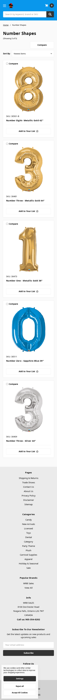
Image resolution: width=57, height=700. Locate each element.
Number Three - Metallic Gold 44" (25, 200)
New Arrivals (28, 524)
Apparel (28, 559)
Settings (19, 678)
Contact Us (28, 486)
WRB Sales (28, 583)
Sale (28, 567)
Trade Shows (28, 482)
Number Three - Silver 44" (21, 440)
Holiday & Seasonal (28, 563)
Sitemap (28, 504)
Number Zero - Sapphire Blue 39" (25, 360)
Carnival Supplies (28, 554)
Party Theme (28, 545)
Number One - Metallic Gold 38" (24, 280)
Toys (28, 532)
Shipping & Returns (28, 478)
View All (29, 587)
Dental (28, 537)
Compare (42, 45)
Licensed (28, 528)
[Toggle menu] (4, 6)
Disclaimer (28, 499)
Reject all (20, 686)
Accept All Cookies (20, 692)
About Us (28, 491)
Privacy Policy (29, 495)
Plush (28, 550)
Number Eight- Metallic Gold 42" (24, 120)
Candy (28, 519)
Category (28, 541)
